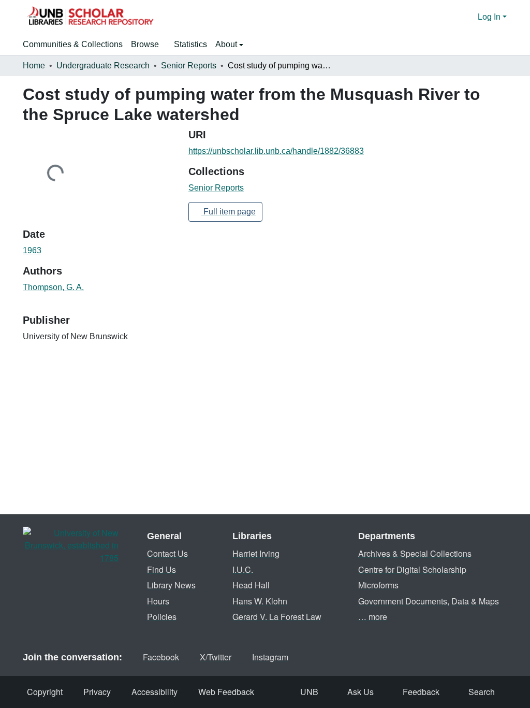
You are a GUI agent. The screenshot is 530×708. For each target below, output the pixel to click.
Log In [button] (490, 16)
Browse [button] (145, 44)
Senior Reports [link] (188, 65)
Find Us (161, 569)
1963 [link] (32, 250)
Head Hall (251, 585)
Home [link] (34, 65)
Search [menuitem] (481, 692)
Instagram (270, 657)
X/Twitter (215, 657)
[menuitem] (148, 44)
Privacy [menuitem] (97, 692)
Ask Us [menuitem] (360, 692)
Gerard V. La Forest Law (276, 617)
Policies (161, 617)
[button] (90, 17)
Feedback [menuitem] (421, 692)
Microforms (378, 585)
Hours (158, 601)
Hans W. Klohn (259, 601)
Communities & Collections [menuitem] (73, 44)
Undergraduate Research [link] (103, 65)
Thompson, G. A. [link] (53, 287)
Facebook (161, 657)
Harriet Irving (255, 553)
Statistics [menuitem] (190, 44)
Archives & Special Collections (415, 553)
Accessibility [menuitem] (154, 692)
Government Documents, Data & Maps (428, 601)
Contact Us (167, 553)
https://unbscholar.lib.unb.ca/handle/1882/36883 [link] (276, 151)
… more (372, 617)
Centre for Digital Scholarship (412, 569)
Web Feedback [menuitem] (226, 692)
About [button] (227, 44)
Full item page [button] (228, 211)
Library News (171, 585)
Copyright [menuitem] (45, 692)
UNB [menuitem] (309, 692)
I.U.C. (242, 569)
